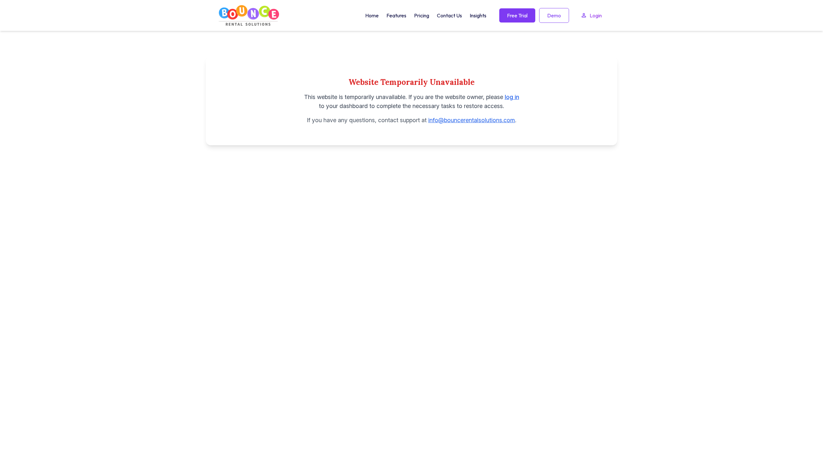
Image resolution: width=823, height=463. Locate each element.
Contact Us (449, 15)
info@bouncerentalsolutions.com (471, 120)
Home (372, 15)
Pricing (421, 15)
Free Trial (517, 15)
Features (396, 15)
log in (512, 97)
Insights (478, 15)
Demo (554, 15)
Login (596, 15)
